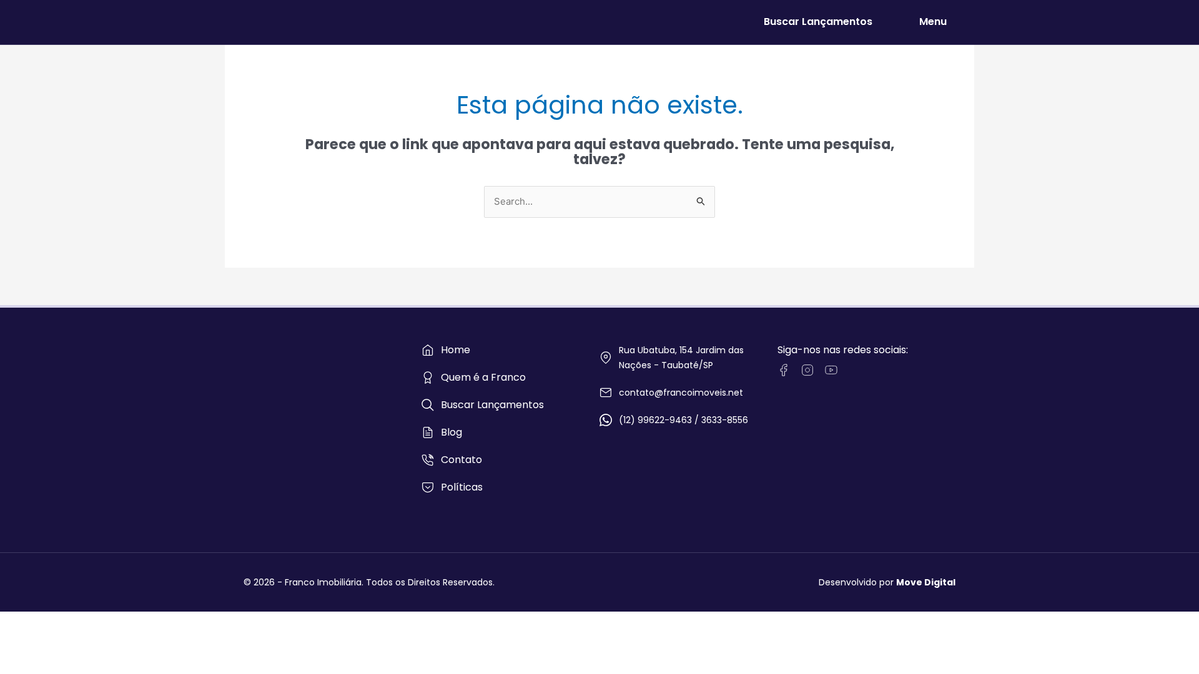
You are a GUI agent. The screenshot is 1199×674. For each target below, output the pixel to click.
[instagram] (807, 370)
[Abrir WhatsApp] (1168, 642)
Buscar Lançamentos (818, 21)
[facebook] (783, 370)
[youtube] (831, 370)
